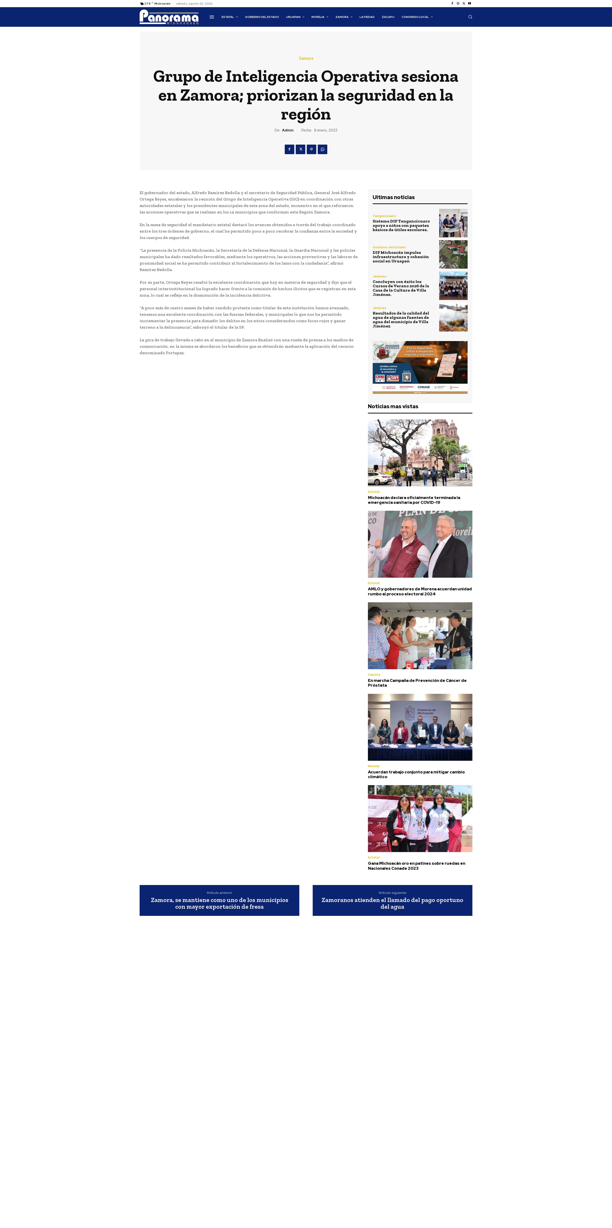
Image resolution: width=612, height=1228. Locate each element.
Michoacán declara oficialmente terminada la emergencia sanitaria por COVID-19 (414, 500)
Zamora (306, 58)
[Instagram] (458, 3)
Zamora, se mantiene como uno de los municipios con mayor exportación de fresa (219, 903)
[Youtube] (469, 3)
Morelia (373, 766)
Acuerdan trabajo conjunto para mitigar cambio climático (416, 774)
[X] (464, 3)
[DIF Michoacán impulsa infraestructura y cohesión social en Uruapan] (453, 254)
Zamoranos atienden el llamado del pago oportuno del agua (392, 903)
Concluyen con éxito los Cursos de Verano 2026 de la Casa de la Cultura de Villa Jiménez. (401, 288)
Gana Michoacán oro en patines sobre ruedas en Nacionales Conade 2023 (416, 866)
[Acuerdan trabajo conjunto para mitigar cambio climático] (420, 727)
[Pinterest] (311, 149)
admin (288, 130)
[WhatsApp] (322, 149)
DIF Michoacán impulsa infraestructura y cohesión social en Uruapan (401, 257)
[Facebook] (452, 3)
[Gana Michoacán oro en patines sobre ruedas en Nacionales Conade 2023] (420, 818)
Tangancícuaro (384, 215)
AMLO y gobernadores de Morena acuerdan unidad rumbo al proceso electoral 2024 (420, 591)
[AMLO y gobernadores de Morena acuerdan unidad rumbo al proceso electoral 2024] (420, 544)
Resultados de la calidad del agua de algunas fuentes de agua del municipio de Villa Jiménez (401, 319)
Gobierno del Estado (389, 247)
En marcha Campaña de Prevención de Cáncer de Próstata (417, 683)
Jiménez (379, 276)
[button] (470, 17)
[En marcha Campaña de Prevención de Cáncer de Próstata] (420, 635)
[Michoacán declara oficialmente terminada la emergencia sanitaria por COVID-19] (420, 452)
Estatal (373, 491)
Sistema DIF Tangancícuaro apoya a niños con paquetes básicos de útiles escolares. (401, 225)
